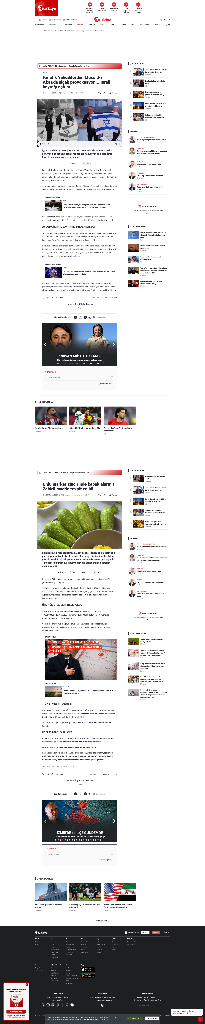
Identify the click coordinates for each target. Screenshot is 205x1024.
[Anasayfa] (41, 932)
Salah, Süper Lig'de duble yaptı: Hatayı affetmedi (152, 640)
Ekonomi (53, 939)
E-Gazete (44, 19)
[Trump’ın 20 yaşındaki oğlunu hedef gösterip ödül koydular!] (133, 274)
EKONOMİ (113, 24)
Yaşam (99, 939)
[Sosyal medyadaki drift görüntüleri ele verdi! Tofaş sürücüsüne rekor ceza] (133, 238)
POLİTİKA (102, 24)
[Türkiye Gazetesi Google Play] (88, 975)
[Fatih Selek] (132, 164)
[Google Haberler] (99, 317)
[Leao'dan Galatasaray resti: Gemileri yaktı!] (133, 262)
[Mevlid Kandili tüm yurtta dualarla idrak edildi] (133, 251)
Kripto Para (54, 952)
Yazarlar (38, 965)
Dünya (45, 72)
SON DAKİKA (40, 24)
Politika (37, 942)
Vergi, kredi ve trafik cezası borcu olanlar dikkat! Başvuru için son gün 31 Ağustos (153, 666)
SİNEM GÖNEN (51, 766)
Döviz (52, 947)
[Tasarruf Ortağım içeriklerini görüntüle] (54, 25)
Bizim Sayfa (131, 939)
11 (79, 363)
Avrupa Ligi (69, 952)
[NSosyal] (90, 317)
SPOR (132, 24)
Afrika (83, 949)
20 (100, 363)
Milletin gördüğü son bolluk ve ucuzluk (151, 140)
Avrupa (83, 944)
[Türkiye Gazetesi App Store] (88, 969)
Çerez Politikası (164, 1015)
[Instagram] (62, 1005)
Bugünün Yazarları (41, 968)
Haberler (53, 975)
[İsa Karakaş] (132, 151)
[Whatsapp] (99, 93)
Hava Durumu (101, 944)
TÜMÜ (103, 363)
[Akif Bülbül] (132, 175)
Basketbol (69, 954)
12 (81, 363)
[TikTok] (67, 1005)
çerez (81, 1017)
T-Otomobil (54, 957)
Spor (67, 939)
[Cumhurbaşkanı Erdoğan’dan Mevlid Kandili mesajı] (133, 287)
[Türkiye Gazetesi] (102, 22)
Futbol (68, 942)
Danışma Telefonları (72, 978)
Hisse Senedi (55, 949)
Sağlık (99, 942)
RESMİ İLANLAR (144, 24)
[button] (113, 344)
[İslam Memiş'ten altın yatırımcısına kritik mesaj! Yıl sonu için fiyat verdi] (139, 94)
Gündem (38, 939)
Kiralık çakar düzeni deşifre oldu (149, 164)
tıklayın (148, 213)
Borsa (52, 942)
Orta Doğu (84, 942)
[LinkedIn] (85, 317)
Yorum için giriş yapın (106, 383)
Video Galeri (54, 981)
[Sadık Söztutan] (132, 187)
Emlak (53, 954)
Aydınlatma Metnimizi (91, 1019)
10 (77, 363)
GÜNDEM (92, 24)
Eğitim (37, 944)
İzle (169, 24)
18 (95, 363)
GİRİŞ (164, 19)
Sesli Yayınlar (131, 944)
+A (88, 163)
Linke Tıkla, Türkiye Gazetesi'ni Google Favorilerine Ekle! (66, 66)
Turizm (53, 960)
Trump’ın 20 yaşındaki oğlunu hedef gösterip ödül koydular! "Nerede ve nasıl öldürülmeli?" (153, 270)
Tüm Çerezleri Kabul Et (135, 1018)
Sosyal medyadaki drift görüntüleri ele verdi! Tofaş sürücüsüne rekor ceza (153, 235)
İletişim (68, 970)
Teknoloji (53, 970)
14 (86, 363)
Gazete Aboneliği (56, 19)
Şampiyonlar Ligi (71, 949)
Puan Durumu (70, 944)
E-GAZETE (145, 932)
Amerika (84, 947)
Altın (52, 944)
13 (84, 363)
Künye (68, 973)
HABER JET (157, 24)
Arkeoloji (115, 944)
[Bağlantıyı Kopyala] (105, 92)
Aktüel (99, 952)
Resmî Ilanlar (55, 973)
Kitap (113, 947)
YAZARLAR (68, 24)
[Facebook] (48, 298)
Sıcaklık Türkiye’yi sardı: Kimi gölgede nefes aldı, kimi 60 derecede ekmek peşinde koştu (151, 679)
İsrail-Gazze (85, 952)
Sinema (114, 942)
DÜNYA (124, 24)
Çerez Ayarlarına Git (152, 1018)
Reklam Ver (69, 983)
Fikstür (68, 947)
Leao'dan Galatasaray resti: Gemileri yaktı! (150, 258)
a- (84, 163)
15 (88, 363)
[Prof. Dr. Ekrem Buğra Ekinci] (132, 139)
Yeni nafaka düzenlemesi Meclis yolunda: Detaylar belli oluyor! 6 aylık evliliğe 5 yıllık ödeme (152, 653)
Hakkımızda (69, 968)
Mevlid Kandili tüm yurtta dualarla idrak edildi (153, 247)
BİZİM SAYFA (80, 24)
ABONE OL (156, 932)
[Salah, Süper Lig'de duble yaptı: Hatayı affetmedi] (133, 645)
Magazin (53, 968)
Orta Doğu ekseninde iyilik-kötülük (150, 176)
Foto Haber (54, 978)
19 (98, 363)
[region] (102, 1019)
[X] (75, 317)
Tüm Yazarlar (39, 970)
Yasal (67, 981)
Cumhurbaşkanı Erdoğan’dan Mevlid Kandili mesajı (151, 282)
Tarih (113, 949)
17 (93, 363)
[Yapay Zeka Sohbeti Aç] (200, 1019)
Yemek (99, 947)
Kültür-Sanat (116, 939)
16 (91, 363)
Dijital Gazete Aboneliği (71, 19)
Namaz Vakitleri (132, 942)
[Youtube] (57, 1005)
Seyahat (99, 949)
